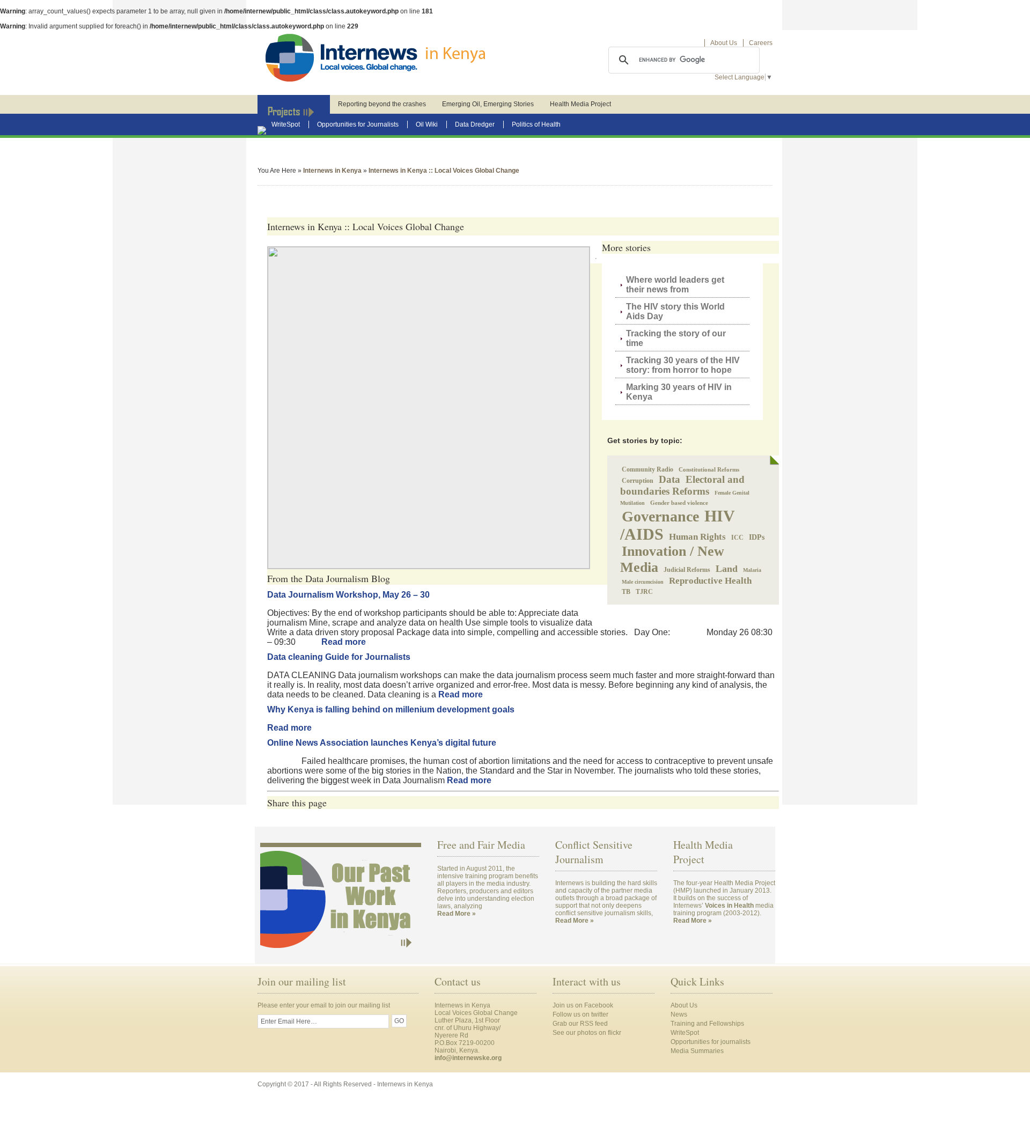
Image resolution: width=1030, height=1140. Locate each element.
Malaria (752, 570)
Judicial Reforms (687, 569)
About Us (723, 43)
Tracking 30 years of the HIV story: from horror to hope (683, 365)
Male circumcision (643, 582)
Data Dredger (475, 124)
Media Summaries (697, 1051)
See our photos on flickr (587, 1032)
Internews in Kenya (332, 170)
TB (626, 591)
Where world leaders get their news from (675, 284)
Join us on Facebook (583, 1005)
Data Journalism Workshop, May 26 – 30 (348, 594)
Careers (760, 43)
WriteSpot (285, 124)
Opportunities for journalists (711, 1042)
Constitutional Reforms (709, 469)
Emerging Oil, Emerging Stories (488, 104)
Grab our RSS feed (580, 1023)
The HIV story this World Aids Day (675, 311)
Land (727, 568)
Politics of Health (536, 124)
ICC (737, 537)
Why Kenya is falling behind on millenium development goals (390, 709)
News (679, 1014)
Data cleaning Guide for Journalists (338, 656)
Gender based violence (679, 502)
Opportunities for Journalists (358, 124)
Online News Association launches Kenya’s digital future (381, 742)
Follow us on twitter (580, 1014)
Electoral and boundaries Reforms (682, 485)
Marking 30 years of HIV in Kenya (679, 392)
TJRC (644, 591)
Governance (660, 516)
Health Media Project (580, 104)
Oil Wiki (427, 124)
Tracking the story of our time (676, 338)
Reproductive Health (710, 581)
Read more (343, 641)
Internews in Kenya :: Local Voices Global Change (444, 170)
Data (669, 479)
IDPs (756, 537)
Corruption (637, 480)
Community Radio (647, 469)
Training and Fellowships (707, 1023)
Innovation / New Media (672, 559)
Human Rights (697, 537)
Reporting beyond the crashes (382, 104)
